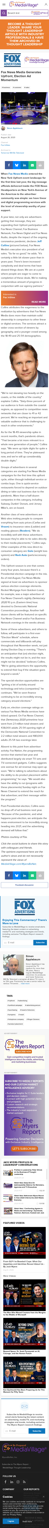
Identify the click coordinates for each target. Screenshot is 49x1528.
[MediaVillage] (24, 4)
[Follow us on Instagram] (18, 1482)
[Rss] (24, 1482)
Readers (25, 530)
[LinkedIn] (24, 165)
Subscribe (40, 942)
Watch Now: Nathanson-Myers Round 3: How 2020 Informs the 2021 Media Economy (29, 1198)
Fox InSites (5, 145)
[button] (45, 4)
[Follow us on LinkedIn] (12, 1482)
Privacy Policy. (16, 1515)
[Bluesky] (17, 165)
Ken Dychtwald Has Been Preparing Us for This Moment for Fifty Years (24, 1391)
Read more (27, 1522)
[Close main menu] (43, 1496)
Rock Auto (21, 555)
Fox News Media (18, 173)
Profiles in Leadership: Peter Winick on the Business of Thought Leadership (28, 1172)
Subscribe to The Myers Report (15, 1464)
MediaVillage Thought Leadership (17, 1468)
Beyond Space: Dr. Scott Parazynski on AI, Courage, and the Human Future (21, 1352)
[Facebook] (9, 165)
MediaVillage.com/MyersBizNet (18, 864)
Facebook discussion (24, 885)
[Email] (32, 165)
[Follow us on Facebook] (5, 1482)
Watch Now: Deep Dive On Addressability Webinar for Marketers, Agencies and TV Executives (29, 1185)
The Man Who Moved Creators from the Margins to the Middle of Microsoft (24, 1314)
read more (25, 983)
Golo (30, 551)
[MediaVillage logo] (24, 1449)
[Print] (40, 165)
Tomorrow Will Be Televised (12, 153)
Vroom (5, 526)
